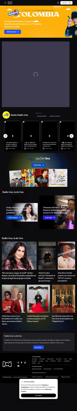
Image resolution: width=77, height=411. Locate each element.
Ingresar (64, 3)
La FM (65, 359)
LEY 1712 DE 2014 (58, 369)
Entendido (38, 395)
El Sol (46, 361)
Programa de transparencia (39, 372)
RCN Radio (42, 359)
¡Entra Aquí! (13, 218)
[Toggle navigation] (5, 3)
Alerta (70, 359)
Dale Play (37, 165)
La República (67, 361)
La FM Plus (53, 361)
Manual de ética (48, 369)
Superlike (34, 361)
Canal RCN (34, 359)
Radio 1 (60, 361)
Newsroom (59, 359)
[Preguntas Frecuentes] (58, 3)
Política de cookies (65, 376)
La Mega (41, 361)
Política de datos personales (51, 376)
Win (39, 363)
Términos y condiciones (37, 376)
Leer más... (38, 347)
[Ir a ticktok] (18, 362)
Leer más (48, 218)
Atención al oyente (36, 369)
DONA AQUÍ (11, 32)
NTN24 (34, 363)
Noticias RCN (50, 359)
